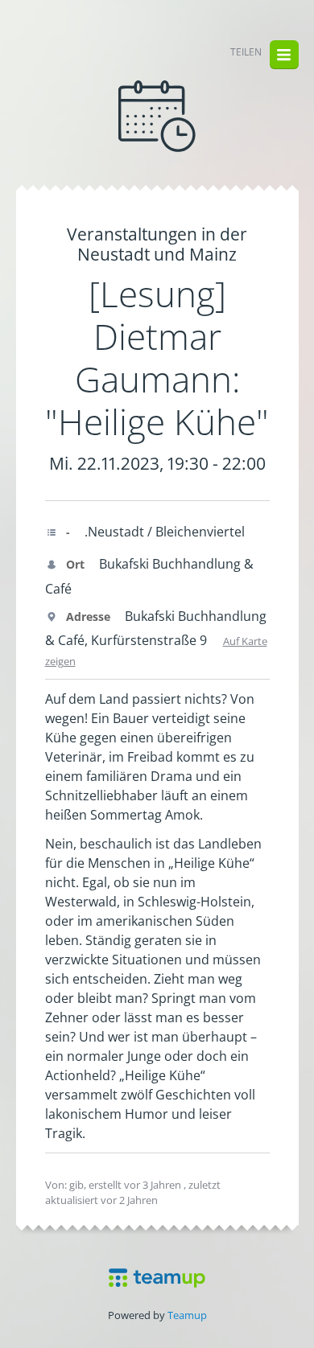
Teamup (187, 1315)
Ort (74, 564)
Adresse (86, 616)
